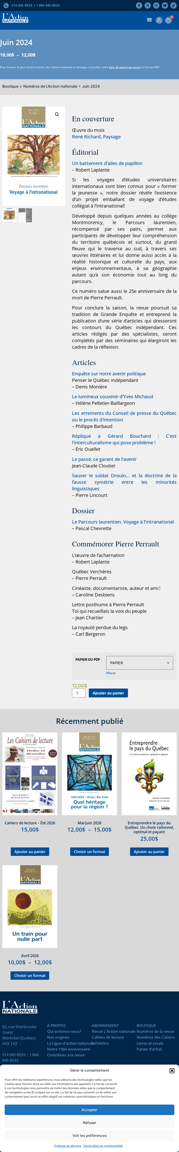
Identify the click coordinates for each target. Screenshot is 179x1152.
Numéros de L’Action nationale (50, 86)
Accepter (89, 1110)
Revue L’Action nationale (113, 1032)
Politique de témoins (67, 1146)
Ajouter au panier (108, 693)
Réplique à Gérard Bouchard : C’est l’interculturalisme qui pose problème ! (124, 439)
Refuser (89, 1122)
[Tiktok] (173, 5)
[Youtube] (165, 5)
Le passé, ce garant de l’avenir (104, 459)
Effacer (111, 673)
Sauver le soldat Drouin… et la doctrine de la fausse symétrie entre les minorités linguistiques (124, 482)
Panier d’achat (149, 1050)
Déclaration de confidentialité (103, 1146)
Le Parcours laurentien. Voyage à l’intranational (123, 522)
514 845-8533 (13, 1054)
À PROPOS (56, 1026)
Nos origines (58, 1038)
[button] (172, 1070)
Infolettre (100, 1044)
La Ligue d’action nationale (70, 1044)
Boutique (10, 86)
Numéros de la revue (155, 1032)
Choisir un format (89, 851)
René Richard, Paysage (96, 136)
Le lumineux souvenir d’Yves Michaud (112, 396)
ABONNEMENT (105, 1026)
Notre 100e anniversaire (68, 1050)
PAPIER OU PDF (88, 659)
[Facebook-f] (139, 5)
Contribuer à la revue (66, 1056)
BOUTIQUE (146, 1026)
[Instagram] (156, 5)
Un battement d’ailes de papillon (107, 163)
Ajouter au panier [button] (29, 851)
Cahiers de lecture (108, 1038)
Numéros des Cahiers (156, 1038)
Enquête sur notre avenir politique (109, 373)
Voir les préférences (89, 1135)
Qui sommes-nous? (64, 1032)
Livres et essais (150, 1044)
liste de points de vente (124, 67)
